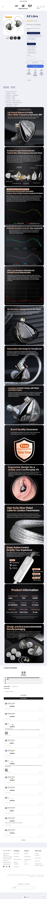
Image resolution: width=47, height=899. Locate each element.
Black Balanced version (33, 33)
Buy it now (35, 66)
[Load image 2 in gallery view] (11, 38)
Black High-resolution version (34, 35)
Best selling (16, 856)
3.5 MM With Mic (31, 46)
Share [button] (29, 80)
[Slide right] (22, 38)
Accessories (16, 866)
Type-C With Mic (31, 52)
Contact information (40, 876)
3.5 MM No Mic (31, 43)
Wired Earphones (17, 859)
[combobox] (42, 691)
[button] (2, 6)
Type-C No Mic (31, 49)
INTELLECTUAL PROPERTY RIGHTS (39, 864)
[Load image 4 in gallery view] (18, 38)
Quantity (28, 55)
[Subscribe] (33, 887)
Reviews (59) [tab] (7, 686)
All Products (16, 853)
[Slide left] (4, 38)
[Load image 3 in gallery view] (15, 38)
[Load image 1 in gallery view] (7, 38)
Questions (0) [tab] (15, 686)
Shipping (28, 28)
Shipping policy (27, 856)
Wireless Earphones (16, 863)
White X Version (31, 38)
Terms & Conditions (37, 854)
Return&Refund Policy (27, 860)
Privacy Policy (38, 858)
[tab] (6, 87)
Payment (26, 853)
